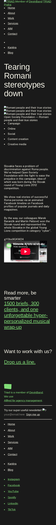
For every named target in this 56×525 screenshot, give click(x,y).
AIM (10, 28)
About (11, 13)
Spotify (12, 497)
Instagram (14, 479)
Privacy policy (12, 513)
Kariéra (12, 47)
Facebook (14, 485)
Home (11, 7)
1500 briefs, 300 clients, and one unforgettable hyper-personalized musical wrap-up (27, 315)
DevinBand (35, 1)
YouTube (13, 491)
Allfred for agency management (23, 400)
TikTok (12, 509)
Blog (10, 52)
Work (11, 18)
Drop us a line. (20, 362)
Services (13, 23)
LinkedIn (13, 503)
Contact (12, 33)
